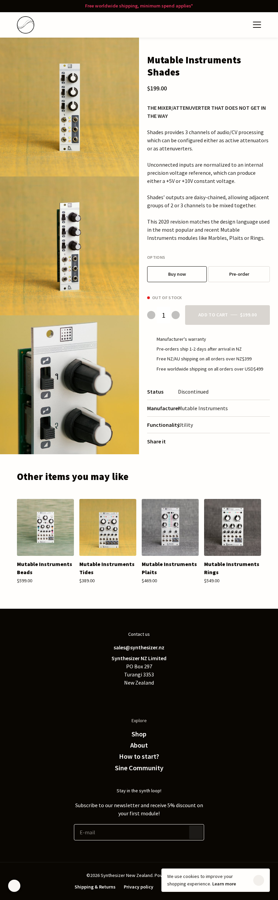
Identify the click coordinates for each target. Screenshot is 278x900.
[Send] (196, 832)
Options (156, 257)
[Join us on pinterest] (139, 697)
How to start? (139, 756)
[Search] (227, 25)
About (139, 745)
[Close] (258, 880)
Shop (139, 734)
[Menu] (257, 25)
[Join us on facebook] (125, 697)
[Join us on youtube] (166, 697)
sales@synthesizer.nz (139, 647)
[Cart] (240, 25)
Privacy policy (138, 887)
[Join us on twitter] (112, 697)
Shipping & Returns (95, 887)
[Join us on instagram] (152, 697)
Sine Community (139, 767)
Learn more (224, 884)
